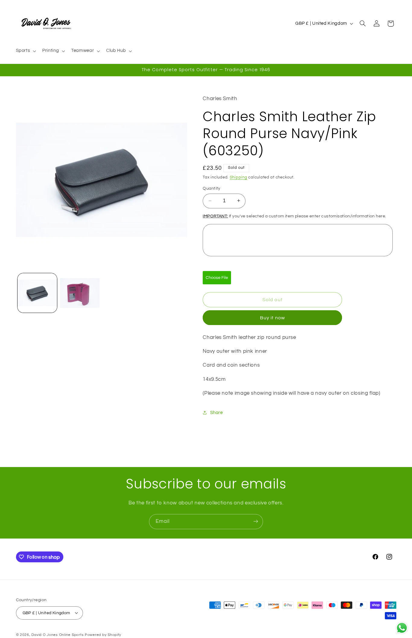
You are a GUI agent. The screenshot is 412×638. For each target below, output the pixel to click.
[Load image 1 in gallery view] (37, 293)
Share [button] (216, 412)
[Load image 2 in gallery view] (80, 293)
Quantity (211, 188)
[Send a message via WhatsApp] (402, 628)
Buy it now (272, 317)
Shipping (238, 177)
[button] (25, 51)
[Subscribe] (256, 521)
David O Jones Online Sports (57, 634)
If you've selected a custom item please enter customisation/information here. (294, 216)
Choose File (217, 277)
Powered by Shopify (103, 634)
